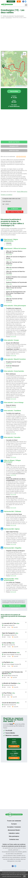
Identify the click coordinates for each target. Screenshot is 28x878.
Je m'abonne (14, 746)
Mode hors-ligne (14, 150)
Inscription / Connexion (14, 827)
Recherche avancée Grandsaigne (14, 606)
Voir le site (9, 244)
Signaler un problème (6, 194)
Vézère (19, 472)
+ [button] (2, 53)
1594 (21, 519)
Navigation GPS (14, 146)
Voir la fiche (14, 91)
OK (24, 876)
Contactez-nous (14, 839)
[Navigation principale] (26, 5)
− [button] (2, 55)
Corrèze (3, 17)
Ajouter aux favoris (14, 142)
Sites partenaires (14, 836)
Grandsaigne (8, 17)
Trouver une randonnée (14, 821)
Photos (8, 336)
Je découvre (14, 208)
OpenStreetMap (19, 85)
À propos (11, 1)
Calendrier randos (14, 833)
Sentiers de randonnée (8, 16)
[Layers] (24, 53)
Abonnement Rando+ (14, 830)
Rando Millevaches (15, 106)
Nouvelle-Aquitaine (19, 16)
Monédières (21, 473)
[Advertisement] (14, 35)
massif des (15, 473)
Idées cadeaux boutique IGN (14, 212)
